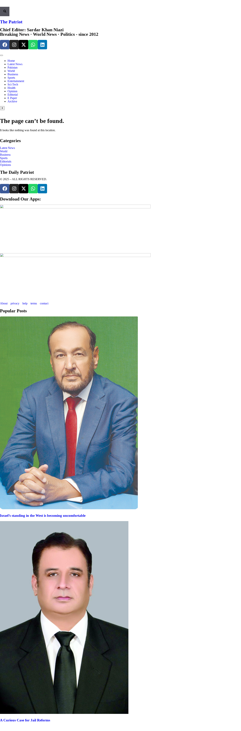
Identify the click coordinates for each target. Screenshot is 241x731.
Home (11, 60)
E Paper (12, 98)
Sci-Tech (13, 84)
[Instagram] (14, 44)
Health (11, 87)
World (11, 70)
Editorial (13, 94)
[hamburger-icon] (1, 55)
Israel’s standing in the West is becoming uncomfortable (42, 516)
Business (13, 74)
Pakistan (13, 67)
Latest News (15, 64)
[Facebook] (4, 44)
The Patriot (11, 21)
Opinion (12, 91)
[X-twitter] (23, 44)
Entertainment (16, 81)
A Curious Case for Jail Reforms (25, 720)
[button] (1, 5)
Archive (12, 101)
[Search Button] (4, 11)
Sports (11, 77)
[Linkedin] (42, 44)
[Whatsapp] (33, 44)
